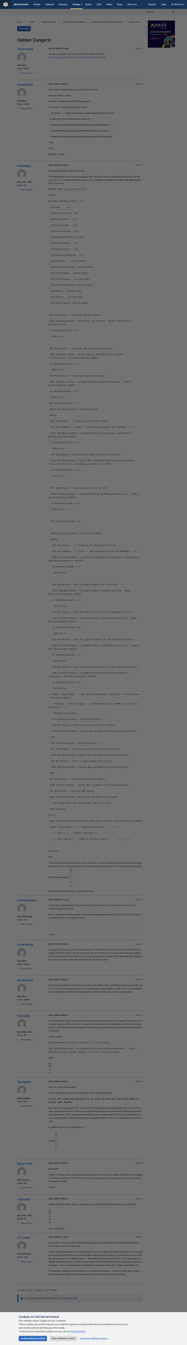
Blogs (119, 4)
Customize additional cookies (93, 1338)
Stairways (63, 4)
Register (152, 4)
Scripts (88, 4)
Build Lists (132, 4)
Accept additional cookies (33, 1338)
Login (163, 4)
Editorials (49, 4)
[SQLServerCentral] (5, 4)
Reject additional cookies (63, 1338)
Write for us (179, 4)
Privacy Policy (78, 1331)
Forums (76, 4)
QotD (99, 4)
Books (109, 4)
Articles (36, 4)
